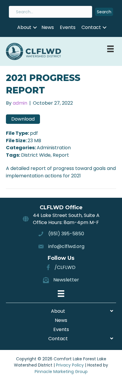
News (47, 27)
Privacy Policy (70, 365)
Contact (91, 27)
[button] (104, 12)
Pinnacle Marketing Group (61, 371)
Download (23, 119)
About (24, 27)
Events (68, 27)
